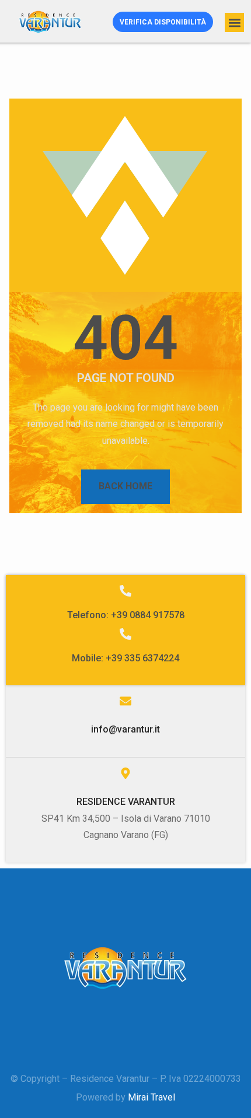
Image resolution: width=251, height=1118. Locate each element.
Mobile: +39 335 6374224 (125, 658)
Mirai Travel (151, 1097)
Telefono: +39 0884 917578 (125, 615)
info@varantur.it (125, 729)
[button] (234, 22)
